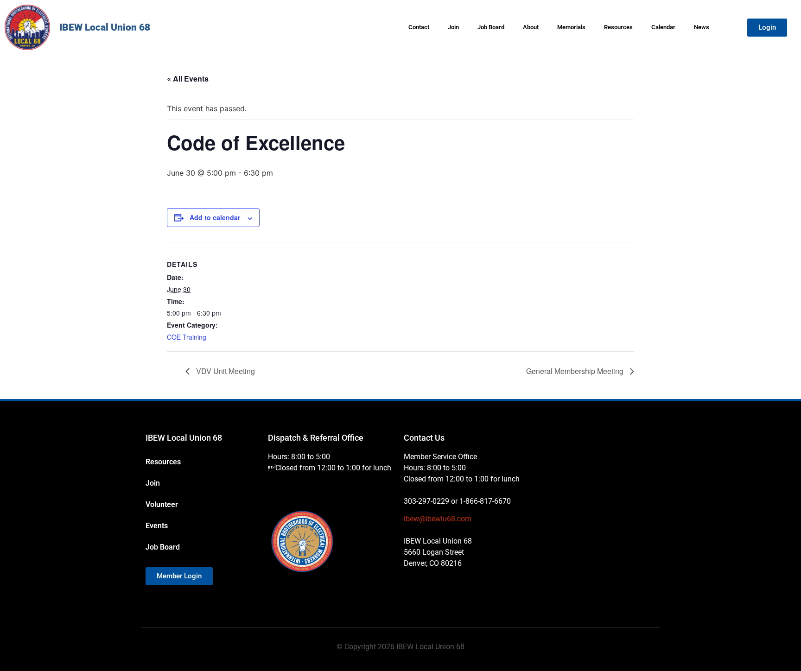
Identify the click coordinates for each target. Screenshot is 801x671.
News (701, 27)
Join (453, 27)
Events (157, 525)
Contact (418, 27)
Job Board (490, 27)
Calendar (663, 27)
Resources (618, 27)
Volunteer (162, 504)
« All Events (188, 78)
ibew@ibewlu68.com (437, 518)
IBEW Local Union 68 (104, 27)
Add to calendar (215, 217)
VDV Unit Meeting (224, 371)
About (531, 27)
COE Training (186, 337)
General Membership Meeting (575, 371)
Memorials (571, 27)
